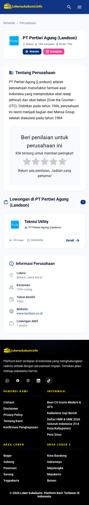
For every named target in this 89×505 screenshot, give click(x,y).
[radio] (27, 162)
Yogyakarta (11, 480)
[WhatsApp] (7, 380)
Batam (51, 480)
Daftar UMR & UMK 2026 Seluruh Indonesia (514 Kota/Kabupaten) (63, 424)
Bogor (7, 455)
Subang (8, 462)
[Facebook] (18, 380)
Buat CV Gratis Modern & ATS (64, 405)
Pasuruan (10, 468)
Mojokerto (54, 474)
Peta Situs (54, 434)
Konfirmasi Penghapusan (20, 427)
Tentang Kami (13, 421)
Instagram (56, 51)
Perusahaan (28, 23)
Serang (8, 474)
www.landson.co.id (30, 313)
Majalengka (55, 468)
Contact (8, 402)
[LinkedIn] (38, 380)
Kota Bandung (57, 455)
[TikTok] (49, 380)
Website (32, 51)
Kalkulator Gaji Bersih (62, 413)
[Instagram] (28, 380)
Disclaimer (10, 408)
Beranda (9, 23)
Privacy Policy (13, 415)
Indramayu (54, 462)
